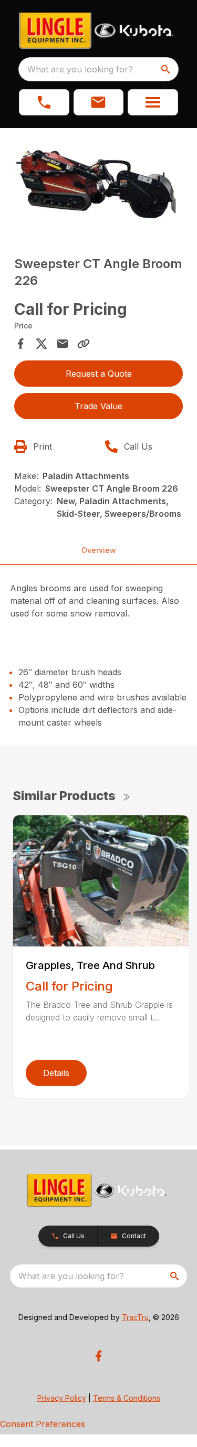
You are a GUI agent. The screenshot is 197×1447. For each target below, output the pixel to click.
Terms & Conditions (126, 1397)
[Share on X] (41, 343)
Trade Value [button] (98, 406)
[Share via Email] (62, 343)
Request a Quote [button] (99, 373)
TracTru (135, 1317)
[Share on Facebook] (20, 343)
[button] (44, 102)
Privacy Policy (61, 1397)
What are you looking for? (80, 69)
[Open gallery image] (98, 182)
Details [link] (56, 1073)
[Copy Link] (83, 343)
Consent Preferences (42, 1424)
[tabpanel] (98, 184)
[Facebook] (98, 1356)
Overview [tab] (98, 550)
